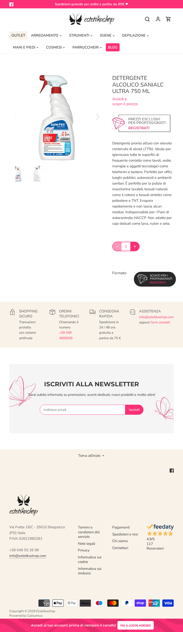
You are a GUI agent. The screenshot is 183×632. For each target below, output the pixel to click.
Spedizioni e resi (125, 534)
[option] (56, 116)
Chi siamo (120, 541)
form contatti (160, 322)
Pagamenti (121, 527)
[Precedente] (21, 116)
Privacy (84, 550)
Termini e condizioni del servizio (89, 532)
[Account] (158, 19)
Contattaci (120, 547)
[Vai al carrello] (168, 19)
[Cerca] (147, 19)
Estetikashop (45, 611)
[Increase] (134, 246)
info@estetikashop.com (156, 317)
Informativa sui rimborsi (89, 571)
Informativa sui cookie (89, 559)
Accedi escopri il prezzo (125, 101)
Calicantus (35, 615)
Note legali (86, 543)
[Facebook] (11, 4)
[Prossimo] (91, 116)
